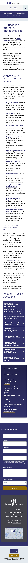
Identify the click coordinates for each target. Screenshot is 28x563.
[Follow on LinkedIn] (16, 551)
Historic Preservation (10, 409)
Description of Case (7, 467)
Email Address (7, 447)
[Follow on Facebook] (12, 551)
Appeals (6, 393)
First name (6, 432)
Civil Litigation (8, 372)
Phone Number (7, 455)
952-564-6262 (12, 8)
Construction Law (9, 402)
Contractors (8, 377)
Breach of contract (12, 102)
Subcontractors (9, 379)
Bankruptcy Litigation (10, 374)
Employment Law (8, 411)
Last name (6, 440)
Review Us (14, 555)
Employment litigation (13, 137)
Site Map (13, 559)
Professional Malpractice (12, 386)
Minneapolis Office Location (14, 516)
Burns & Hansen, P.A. (11, 558)
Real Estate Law (8, 407)
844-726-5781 (17, 523)
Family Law (6, 399)
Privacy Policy (18, 559)
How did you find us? (8, 479)
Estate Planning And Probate (12, 404)
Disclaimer (9, 559)
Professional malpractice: (14, 125)
